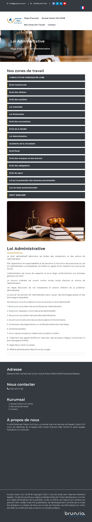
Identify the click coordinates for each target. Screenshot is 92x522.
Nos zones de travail (34, 25)
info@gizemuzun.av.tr (17, 3)
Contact (51, 25)
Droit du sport (16, 173)
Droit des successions (20, 122)
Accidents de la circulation (22, 144)
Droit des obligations (19, 166)
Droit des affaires (17, 92)
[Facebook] (53, 4)
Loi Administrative (18, 136)
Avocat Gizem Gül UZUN (53, 18)
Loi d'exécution (16, 114)
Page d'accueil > (20, 48)
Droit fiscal (14, 151)
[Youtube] (65, 4)
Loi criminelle (15, 107)
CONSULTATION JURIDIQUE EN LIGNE (26, 77)
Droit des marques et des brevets (25, 158)
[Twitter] (57, 4)
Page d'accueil (31, 18)
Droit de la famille (18, 129)
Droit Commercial (17, 85)
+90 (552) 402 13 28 (40, 3)
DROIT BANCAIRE (17, 195)
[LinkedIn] (61, 4)
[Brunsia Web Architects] (46, 514)
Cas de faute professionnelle (23, 188)
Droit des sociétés (18, 99)
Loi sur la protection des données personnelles (32, 180)
